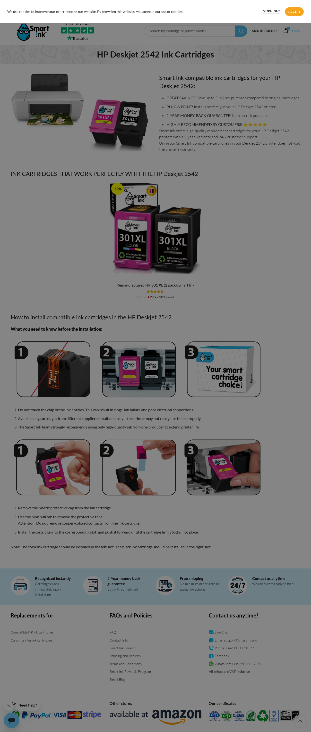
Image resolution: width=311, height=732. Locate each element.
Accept (294, 11)
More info (271, 11)
